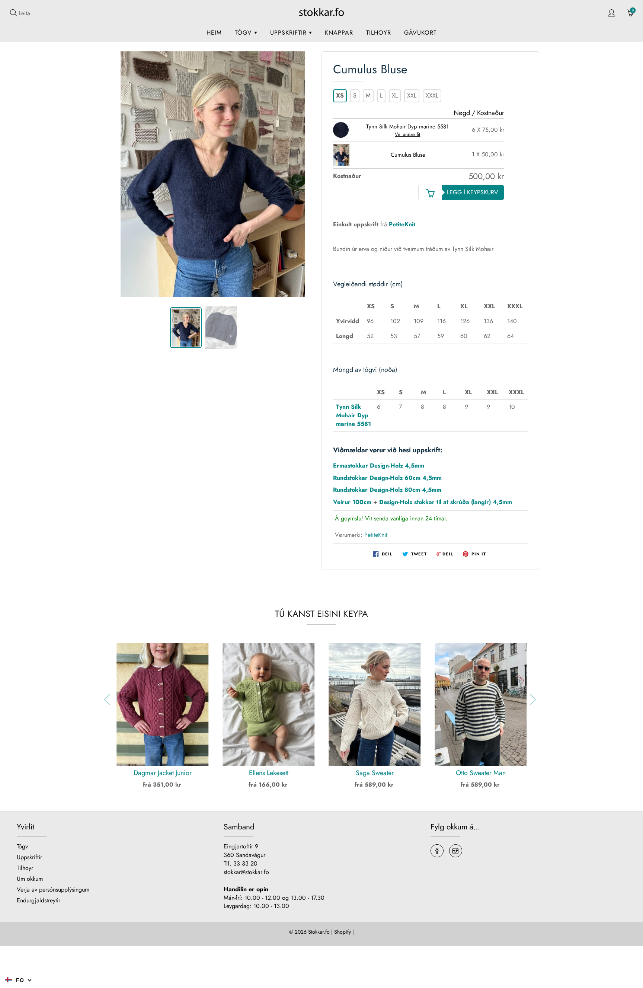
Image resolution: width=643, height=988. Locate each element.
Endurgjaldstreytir (38, 900)
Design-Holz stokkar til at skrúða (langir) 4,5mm (445, 502)
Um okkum (30, 878)
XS (340, 95)
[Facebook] (437, 850)
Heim (214, 32)
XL (395, 95)
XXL (411, 95)
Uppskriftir (289, 32)
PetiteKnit (402, 224)
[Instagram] (455, 850)
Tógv (244, 32)
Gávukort (420, 32)
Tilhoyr (378, 32)
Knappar (339, 32)
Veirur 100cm (352, 502)
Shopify (342, 932)
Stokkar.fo (319, 932)
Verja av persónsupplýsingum (53, 889)
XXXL (432, 95)
